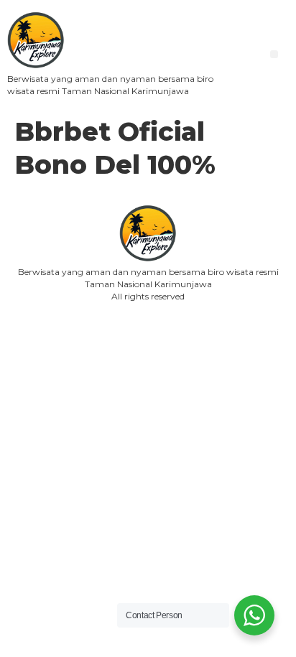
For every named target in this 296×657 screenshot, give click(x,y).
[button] (274, 54)
